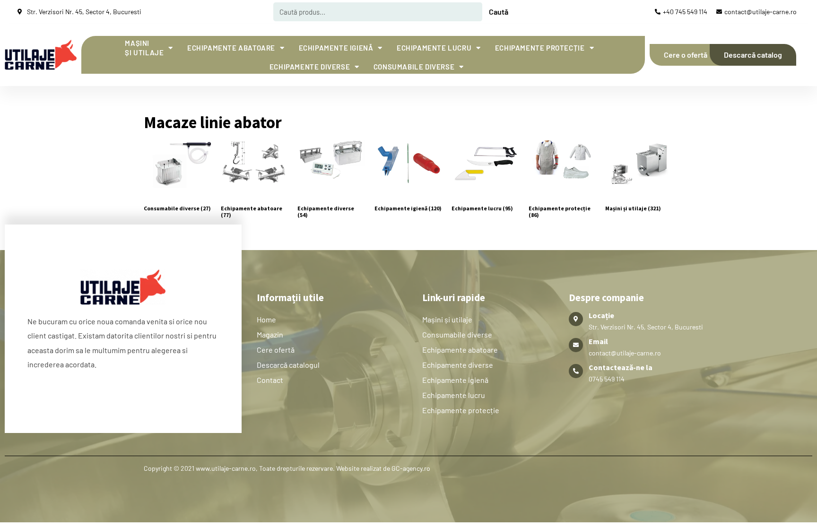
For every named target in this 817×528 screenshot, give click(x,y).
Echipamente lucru (434, 47)
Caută (498, 11)
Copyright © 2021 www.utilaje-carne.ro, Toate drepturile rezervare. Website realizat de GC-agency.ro (287, 468)
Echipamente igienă (336, 47)
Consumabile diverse (414, 66)
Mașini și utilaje (144, 48)
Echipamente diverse (309, 66)
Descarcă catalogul (288, 364)
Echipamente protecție (540, 47)
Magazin (270, 334)
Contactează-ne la (620, 367)
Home (266, 319)
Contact (270, 379)
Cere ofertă (276, 349)
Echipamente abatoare (231, 47)
